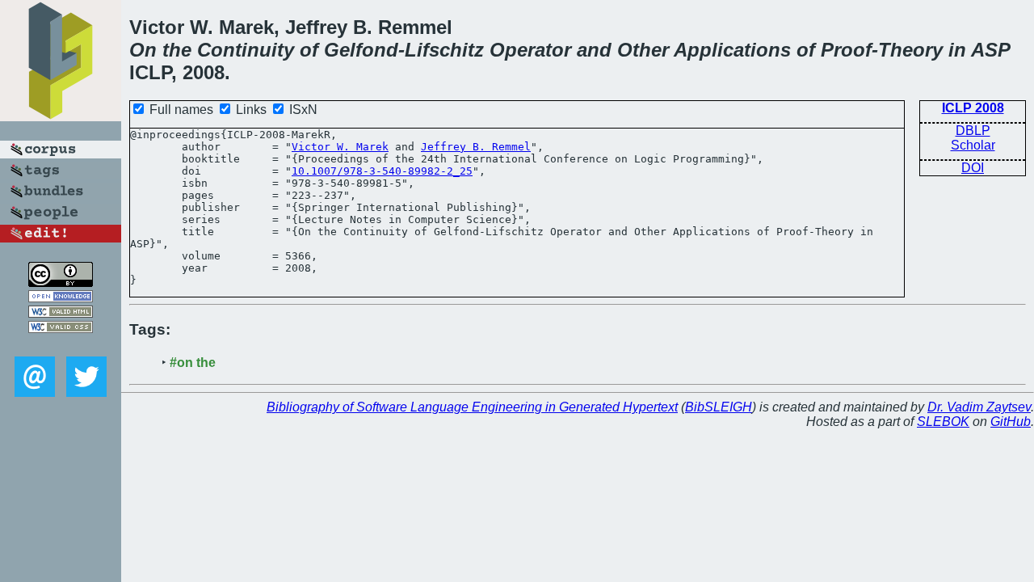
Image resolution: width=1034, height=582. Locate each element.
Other (643, 50)
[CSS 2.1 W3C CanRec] (60, 345)
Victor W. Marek (340, 147)
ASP (991, 50)
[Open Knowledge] (60, 298)
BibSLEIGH (718, 407)
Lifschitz (444, 50)
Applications (732, 50)
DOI (972, 168)
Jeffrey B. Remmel (476, 147)
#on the (193, 362)
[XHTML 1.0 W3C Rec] (60, 313)
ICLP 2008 (973, 108)
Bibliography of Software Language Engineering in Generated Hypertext (472, 407)
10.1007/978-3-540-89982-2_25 (382, 171)
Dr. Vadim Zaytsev (979, 407)
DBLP (973, 130)
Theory (910, 50)
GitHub (1010, 421)
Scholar (973, 145)
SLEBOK (943, 421)
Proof (846, 50)
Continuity (245, 50)
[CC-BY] (60, 282)
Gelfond (361, 50)
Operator (530, 50)
